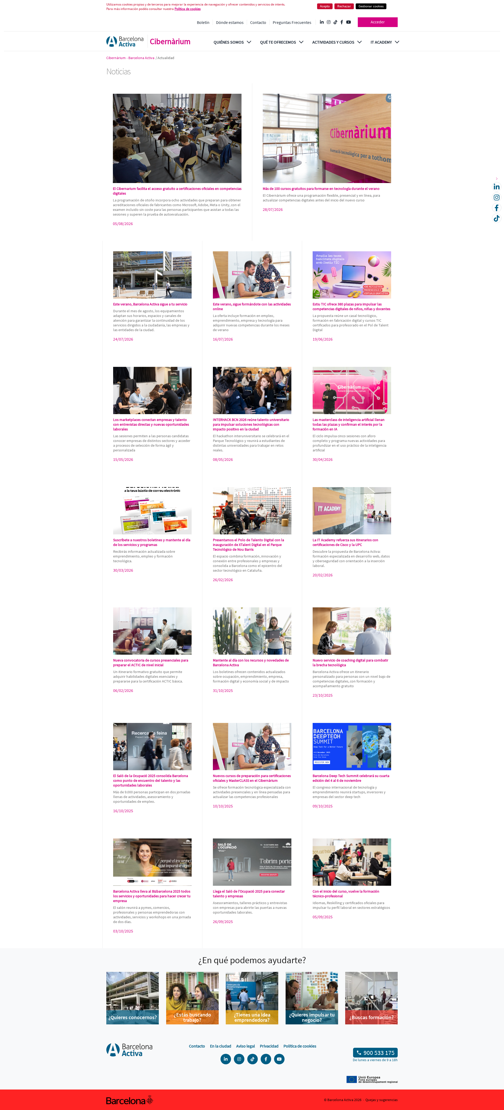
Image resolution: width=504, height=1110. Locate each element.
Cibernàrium (170, 41)
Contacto (258, 22)
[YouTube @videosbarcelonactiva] (348, 22)
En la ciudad (220, 1046)
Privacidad (269, 1046)
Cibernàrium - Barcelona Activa (130, 57)
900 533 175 (379, 1053)
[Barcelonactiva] (124, 41)
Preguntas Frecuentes (292, 22)
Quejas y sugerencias (381, 1099)
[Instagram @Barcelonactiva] (328, 22)
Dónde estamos (230, 22)
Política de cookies (300, 1046)
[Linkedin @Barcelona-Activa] (322, 22)
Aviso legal (245, 1046)
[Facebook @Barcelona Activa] (341, 22)
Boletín (203, 22)
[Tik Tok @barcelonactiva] (335, 22)
